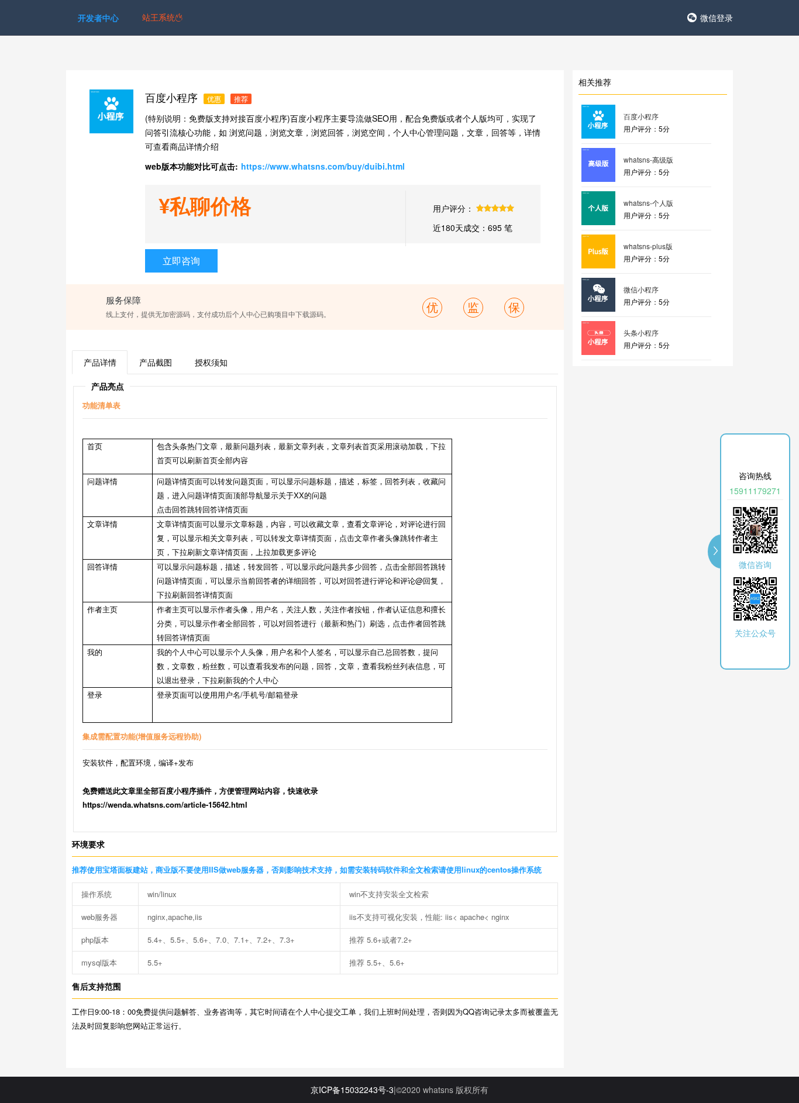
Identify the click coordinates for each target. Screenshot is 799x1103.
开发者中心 (98, 17)
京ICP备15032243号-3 (352, 1089)
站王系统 (158, 17)
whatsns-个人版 (648, 203)
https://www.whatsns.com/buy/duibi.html (323, 166)
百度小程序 (641, 116)
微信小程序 (641, 289)
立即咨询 (181, 260)
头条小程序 (641, 332)
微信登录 (716, 17)
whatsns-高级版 (648, 159)
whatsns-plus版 (648, 246)
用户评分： (453, 208)
